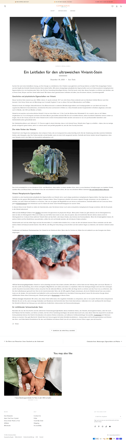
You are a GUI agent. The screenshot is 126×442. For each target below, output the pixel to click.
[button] (5, 6)
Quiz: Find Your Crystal (11, 418)
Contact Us (37, 416)
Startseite (58, 66)
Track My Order (38, 420)
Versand (41, 437)
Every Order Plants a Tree (12, 420)
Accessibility (37, 425)
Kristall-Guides (66, 66)
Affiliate (6, 423)
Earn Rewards (8, 416)
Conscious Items (12, 435)
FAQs (35, 418)
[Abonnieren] (121, 416)
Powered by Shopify (8, 437)
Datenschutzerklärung (28, 437)
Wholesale (7, 425)
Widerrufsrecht (18, 437)
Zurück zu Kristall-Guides (64, 330)
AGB (37, 437)
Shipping (36, 423)
